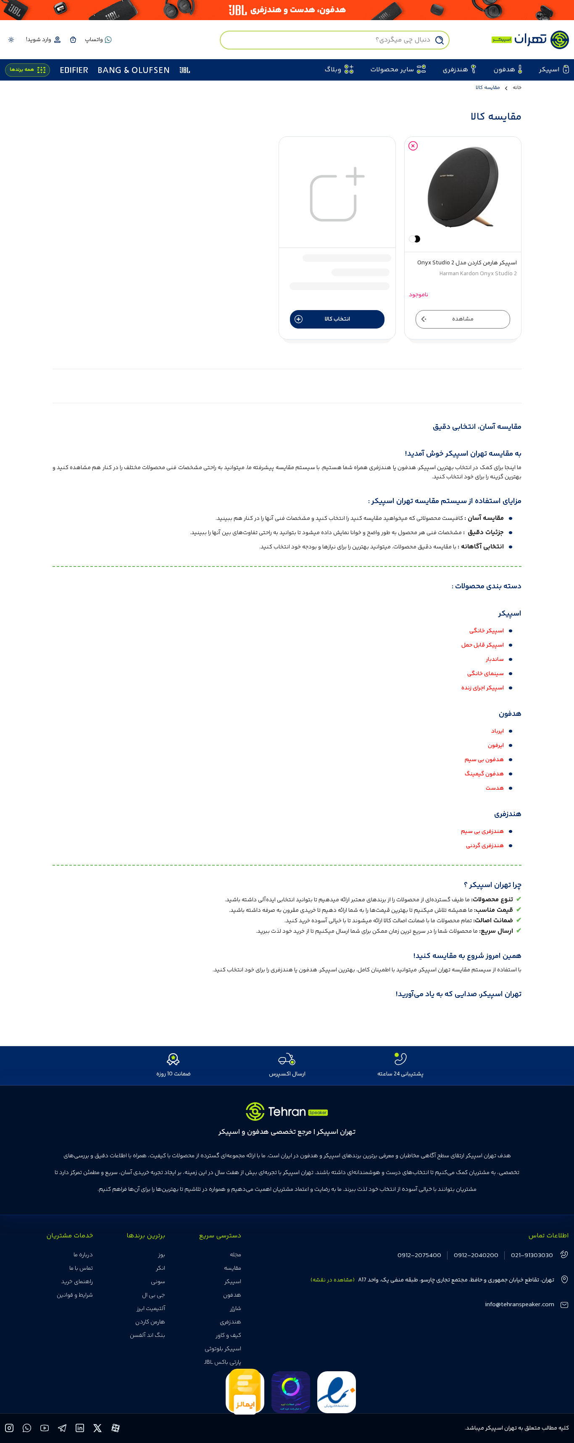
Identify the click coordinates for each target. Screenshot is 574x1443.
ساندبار (495, 659)
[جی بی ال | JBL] (184, 70)
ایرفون (496, 745)
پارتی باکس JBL (222, 1362)
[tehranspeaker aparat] (115, 1429)
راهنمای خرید (77, 1281)
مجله (235, 1255)
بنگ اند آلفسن (147, 1335)
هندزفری (230, 1322)
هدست (495, 788)
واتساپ (94, 39)
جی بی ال (153, 1295)
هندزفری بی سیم (482, 831)
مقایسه (232, 1268)
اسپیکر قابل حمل (482, 645)
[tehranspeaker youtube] (45, 1429)
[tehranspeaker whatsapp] (27, 1429)
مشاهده (463, 319)
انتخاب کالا (337, 319)
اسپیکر (232, 1281)
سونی (158, 1281)
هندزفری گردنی (485, 846)
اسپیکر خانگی (486, 631)
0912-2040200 (476, 1255)
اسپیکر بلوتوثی (223, 1349)
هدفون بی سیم (484, 760)
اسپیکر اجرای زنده (482, 688)
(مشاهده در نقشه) (333, 1280)
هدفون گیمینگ (484, 774)
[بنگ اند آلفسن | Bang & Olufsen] (133, 70)
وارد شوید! (38, 39)
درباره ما (83, 1255)
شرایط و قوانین (75, 1295)
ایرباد (497, 731)
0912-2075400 (419, 1255)
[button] (72, 40)
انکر (160, 1268)
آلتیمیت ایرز (151, 1308)
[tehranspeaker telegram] (62, 1429)
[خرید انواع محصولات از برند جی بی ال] (287, 10)
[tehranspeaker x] (98, 1429)
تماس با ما (81, 1268)
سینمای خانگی (485, 673)
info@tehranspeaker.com (519, 1304)
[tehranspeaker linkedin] (80, 1429)
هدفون (232, 1295)
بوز (161, 1255)
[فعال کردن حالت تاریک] (11, 40)
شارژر (235, 1308)
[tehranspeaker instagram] (9, 1429)
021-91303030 (532, 1255)
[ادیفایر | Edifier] (74, 70)
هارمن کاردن (150, 1322)
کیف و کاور (228, 1335)
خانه (517, 88)
